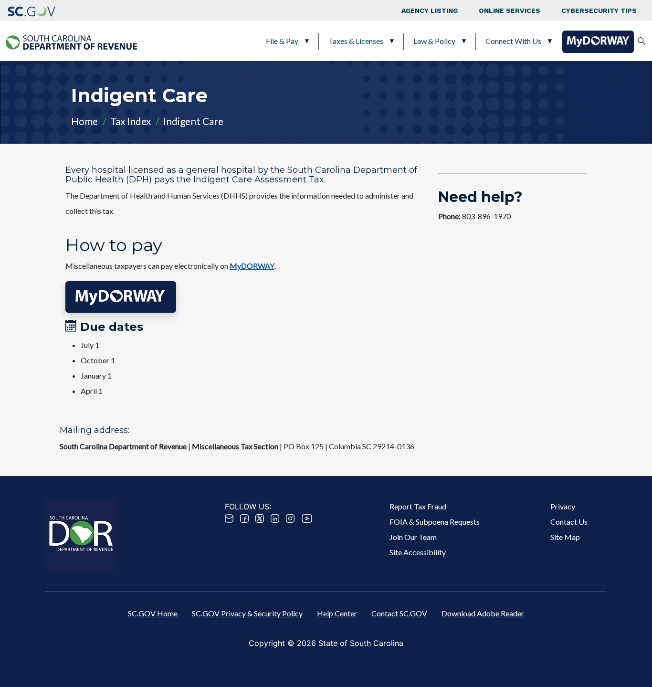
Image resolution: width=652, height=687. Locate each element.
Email (229, 518)
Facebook (244, 518)
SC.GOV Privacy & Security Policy (247, 613)
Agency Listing (429, 10)
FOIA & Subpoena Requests (434, 521)
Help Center (337, 613)
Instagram (290, 518)
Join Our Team (413, 536)
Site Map (565, 536)
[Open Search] (641, 41)
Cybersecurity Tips (599, 10)
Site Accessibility (417, 552)
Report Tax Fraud (417, 506)
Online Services (509, 10)
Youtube (307, 518)
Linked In (275, 518)
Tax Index (130, 121)
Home (84, 121)
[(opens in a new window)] (31, 10)
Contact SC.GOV (399, 613)
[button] (120, 297)
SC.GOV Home (153, 613)
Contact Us (569, 521)
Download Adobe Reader (483, 613)
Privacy (562, 506)
